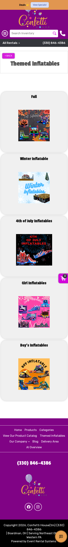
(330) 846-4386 (54, 43)
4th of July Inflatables (34, 221)
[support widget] (61, 536)
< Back (8, 56)
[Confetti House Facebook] (29, 507)
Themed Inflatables (52, 435)
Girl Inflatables (34, 283)
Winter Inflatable (34, 158)
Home (18, 430)
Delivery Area (50, 441)
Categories (46, 430)
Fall (34, 96)
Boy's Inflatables (34, 345)
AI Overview (34, 447)
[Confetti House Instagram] (38, 507)
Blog (35, 441)
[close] (63, 5)
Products (31, 430)
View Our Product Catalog (20, 435)
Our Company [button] (18, 441)
